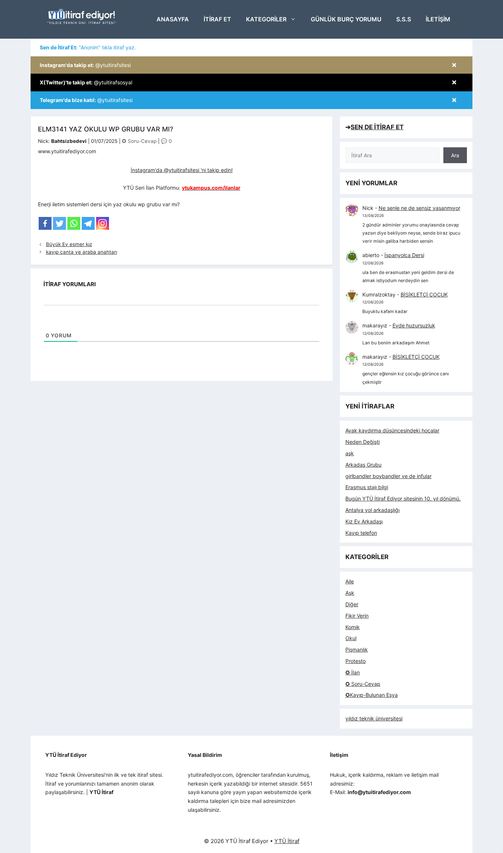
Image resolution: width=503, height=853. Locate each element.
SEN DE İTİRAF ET (377, 127)
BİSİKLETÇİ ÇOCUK (424, 294)
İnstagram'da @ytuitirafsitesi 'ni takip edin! (182, 170)
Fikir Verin (357, 615)
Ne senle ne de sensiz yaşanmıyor (419, 208)
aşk (349, 453)
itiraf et (217, 19)
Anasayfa (172, 19)
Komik (352, 627)
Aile (349, 581)
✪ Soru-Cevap (139, 141)
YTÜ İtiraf (286, 841)
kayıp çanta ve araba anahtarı (81, 252)
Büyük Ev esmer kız (69, 244)
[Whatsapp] (73, 223)
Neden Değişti (362, 442)
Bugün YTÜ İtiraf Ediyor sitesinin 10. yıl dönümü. (403, 498)
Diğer (351, 604)
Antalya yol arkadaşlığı (372, 510)
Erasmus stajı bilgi (366, 487)
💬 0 (166, 141)
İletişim (438, 19)
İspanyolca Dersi (404, 255)
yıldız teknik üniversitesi (373, 718)
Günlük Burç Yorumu (346, 19)
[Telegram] (88, 223)
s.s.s (403, 19)
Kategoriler (266, 19)
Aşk (349, 593)
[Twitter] (59, 223)
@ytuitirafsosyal (86, 82)
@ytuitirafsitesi (85, 65)
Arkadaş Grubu (363, 464)
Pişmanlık (356, 649)
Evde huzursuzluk (414, 325)
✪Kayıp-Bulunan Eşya (371, 695)
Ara (455, 155)
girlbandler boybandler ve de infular (388, 476)
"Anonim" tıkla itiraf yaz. (88, 47)
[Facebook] (45, 223)
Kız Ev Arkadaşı (364, 521)
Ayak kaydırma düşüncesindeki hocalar (392, 430)
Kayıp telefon (361, 533)
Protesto (355, 661)
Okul (350, 638)
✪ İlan (352, 672)
